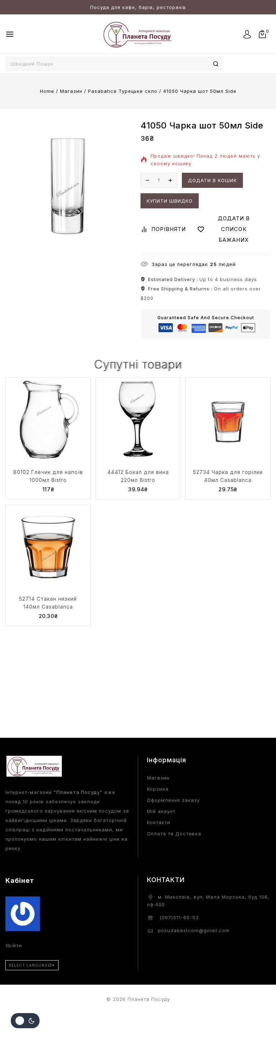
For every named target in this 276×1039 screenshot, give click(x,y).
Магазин (158, 778)
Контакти (158, 822)
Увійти (13, 945)
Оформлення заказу (173, 800)
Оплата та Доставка (174, 833)
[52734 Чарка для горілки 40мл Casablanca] (227, 420)
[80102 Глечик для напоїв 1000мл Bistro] (48, 420)
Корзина (158, 789)
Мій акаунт (161, 811)
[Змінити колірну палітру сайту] (25, 1020)
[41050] (68, 184)
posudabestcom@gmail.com (194, 930)
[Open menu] (9, 34)
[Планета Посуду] (138, 34)
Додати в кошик (212, 180)
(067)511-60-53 (178, 917)
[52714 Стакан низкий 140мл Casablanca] (48, 547)
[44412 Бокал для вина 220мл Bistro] (138, 420)
